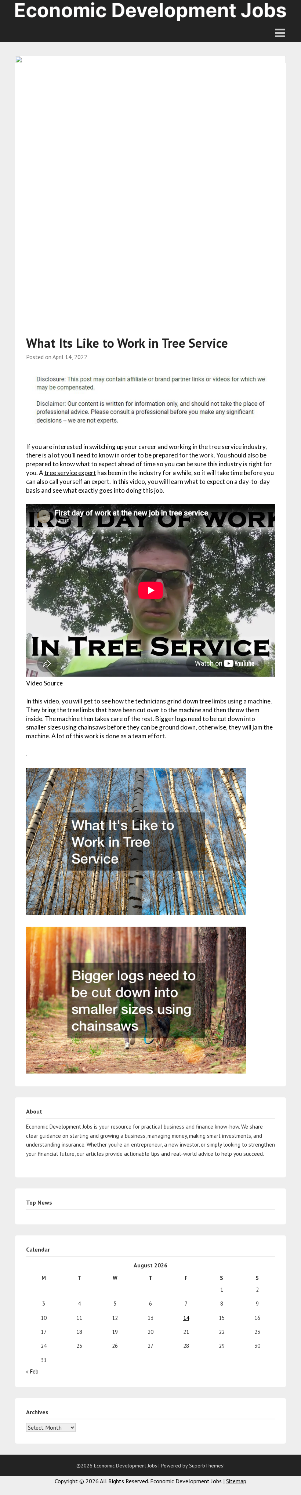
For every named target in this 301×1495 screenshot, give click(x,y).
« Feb (32, 1371)
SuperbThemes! (207, 1465)
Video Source (44, 683)
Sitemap (236, 1481)
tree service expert (70, 473)
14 (186, 1317)
